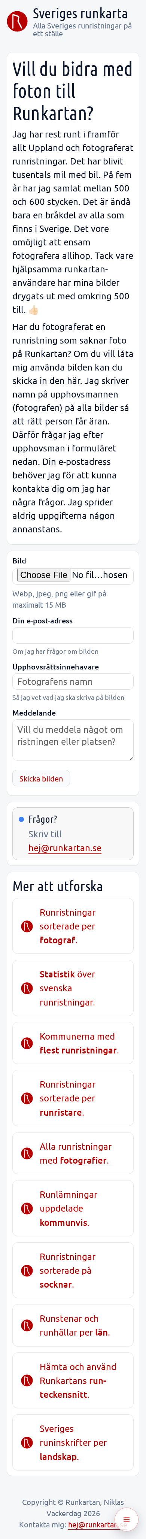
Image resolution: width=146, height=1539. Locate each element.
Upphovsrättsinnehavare (55, 666)
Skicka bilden (41, 778)
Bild (19, 560)
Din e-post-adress (42, 620)
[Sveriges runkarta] (17, 21)
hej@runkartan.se (64, 847)
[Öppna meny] (127, 1520)
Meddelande (34, 712)
